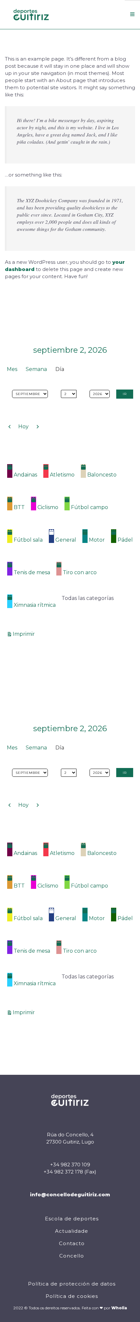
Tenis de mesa (32, 572)
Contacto (72, 1243)
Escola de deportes (72, 1218)
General (65, 540)
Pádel (125, 540)
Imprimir (25, 634)
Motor (97, 540)
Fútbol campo (89, 507)
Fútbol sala (28, 540)
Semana (36, 369)
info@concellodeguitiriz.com (70, 1194)
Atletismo (62, 475)
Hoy (23, 426)
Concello (71, 1256)
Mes (12, 369)
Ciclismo (47, 507)
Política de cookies (72, 1296)
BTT (19, 507)
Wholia (119, 1307)
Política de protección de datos (72, 1284)
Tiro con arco (80, 572)
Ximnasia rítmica (35, 605)
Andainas (25, 475)
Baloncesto (102, 475)
